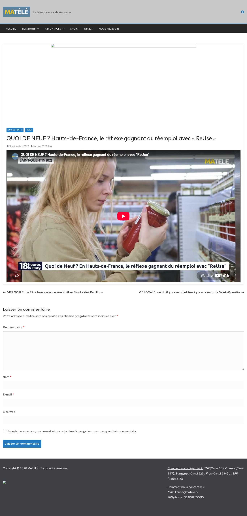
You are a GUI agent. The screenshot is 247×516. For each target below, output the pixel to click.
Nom (7, 377)
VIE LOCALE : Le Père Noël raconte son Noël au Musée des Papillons (55, 292)
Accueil (11, 28)
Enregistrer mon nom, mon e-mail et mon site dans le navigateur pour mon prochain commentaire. (72, 431)
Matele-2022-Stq (42, 146)
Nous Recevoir (109, 28)
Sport (74, 28)
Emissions (28, 28)
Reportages (53, 28)
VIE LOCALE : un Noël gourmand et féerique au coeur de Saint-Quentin (189, 292)
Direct (88, 28)
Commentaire (14, 327)
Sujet (29, 130)
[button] (37, 28)
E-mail (8, 394)
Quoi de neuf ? (15, 130)
